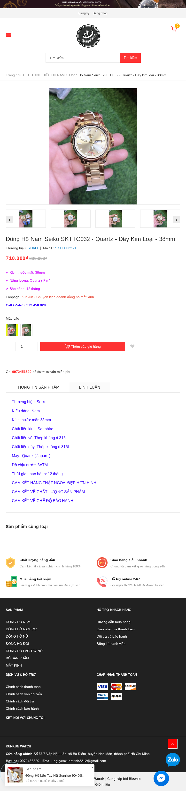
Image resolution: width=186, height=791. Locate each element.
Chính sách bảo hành (22, 708)
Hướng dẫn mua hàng (114, 622)
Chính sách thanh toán (23, 687)
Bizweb (135, 779)
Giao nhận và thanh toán (116, 629)
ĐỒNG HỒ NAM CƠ (21, 629)
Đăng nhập (100, 13)
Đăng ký (83, 13)
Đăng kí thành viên (111, 644)
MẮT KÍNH (14, 665)
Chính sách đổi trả (20, 701)
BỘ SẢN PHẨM (17, 658)
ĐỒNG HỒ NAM (18, 622)
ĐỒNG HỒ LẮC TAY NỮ (24, 651)
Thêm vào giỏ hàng (86, 346)
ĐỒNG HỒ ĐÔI (17, 644)
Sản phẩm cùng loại (27, 526)
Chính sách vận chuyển (24, 694)
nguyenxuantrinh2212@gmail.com (80, 761)
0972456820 (21, 372)
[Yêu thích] (132, 346)
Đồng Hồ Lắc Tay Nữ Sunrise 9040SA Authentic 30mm (67, 775)
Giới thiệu (102, 784)
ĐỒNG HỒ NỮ (17, 636)
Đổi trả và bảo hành (112, 636)
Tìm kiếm (130, 58)
